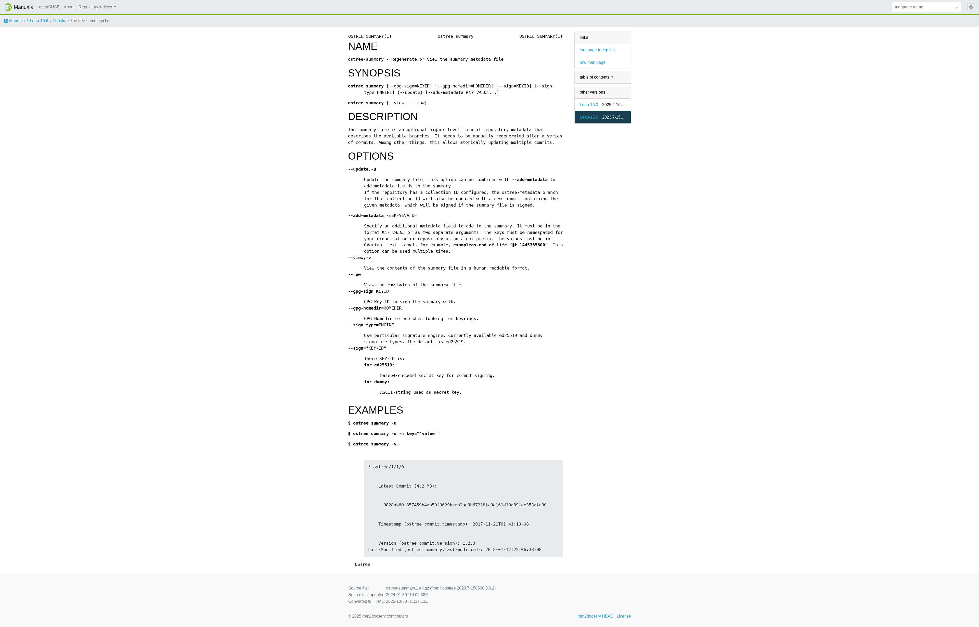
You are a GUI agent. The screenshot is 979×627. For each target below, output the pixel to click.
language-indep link (598, 50)
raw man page (593, 62)
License (624, 616)
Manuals (16, 21)
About (69, 7)
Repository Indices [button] (96, 7)
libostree (61, 21)
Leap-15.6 (39, 21)
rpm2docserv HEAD (595, 616)
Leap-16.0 (589, 105)
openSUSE (49, 7)
